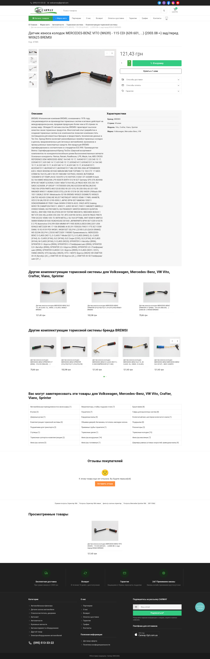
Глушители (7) (86, 412)
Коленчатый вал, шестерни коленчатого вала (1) (152, 417)
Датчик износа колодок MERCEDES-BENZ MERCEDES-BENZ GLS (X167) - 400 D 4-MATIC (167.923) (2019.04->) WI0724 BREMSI (166, 362)
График (145, 18)
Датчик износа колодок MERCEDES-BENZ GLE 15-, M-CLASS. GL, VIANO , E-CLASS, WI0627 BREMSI (53, 308)
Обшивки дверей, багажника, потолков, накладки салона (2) (105, 422)
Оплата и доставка (116, 18)
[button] (104, 376)
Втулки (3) (34, 412)
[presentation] (107, 53)
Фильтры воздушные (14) (91, 437)
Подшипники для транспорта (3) (43, 427)
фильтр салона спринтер (112, 503)
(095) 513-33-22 (39, 3)
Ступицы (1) (35, 432)
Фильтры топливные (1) (91, 443)
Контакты (157, 18)
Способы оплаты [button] (133, 85)
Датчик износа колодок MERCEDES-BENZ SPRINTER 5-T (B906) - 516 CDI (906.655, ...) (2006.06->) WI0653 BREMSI (154, 308)
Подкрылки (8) (138, 422)
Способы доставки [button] (134, 80)
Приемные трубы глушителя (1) (93, 427)
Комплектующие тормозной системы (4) (46, 422)
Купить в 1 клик (150, 71)
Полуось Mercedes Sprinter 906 (134, 503)
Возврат (99, 18)
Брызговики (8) (138, 407)
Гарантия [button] (129, 91)
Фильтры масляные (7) (141, 437)
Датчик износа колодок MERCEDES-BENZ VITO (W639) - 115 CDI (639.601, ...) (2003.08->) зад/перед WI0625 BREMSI (105, 546)
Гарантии (133, 18)
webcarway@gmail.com (59, 3)
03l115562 (151, 503)
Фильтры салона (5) (38, 443)
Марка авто (62, 18)
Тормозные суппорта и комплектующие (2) (47, 437)
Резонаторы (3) (138, 427)
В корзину (158, 63)
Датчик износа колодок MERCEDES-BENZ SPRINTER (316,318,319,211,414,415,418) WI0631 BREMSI (105, 308)
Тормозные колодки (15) (142, 432)
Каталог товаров (41, 18)
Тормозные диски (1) (89, 432)
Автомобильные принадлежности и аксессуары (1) (50, 407)
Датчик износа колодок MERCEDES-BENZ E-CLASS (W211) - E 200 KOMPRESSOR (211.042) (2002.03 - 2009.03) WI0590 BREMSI (105, 362)
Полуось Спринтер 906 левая (90, 503)
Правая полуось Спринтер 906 (66, 503)
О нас (88, 18)
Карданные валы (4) (89, 417)
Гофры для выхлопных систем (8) (145, 412)
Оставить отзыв (105, 484)
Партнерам (76, 18)
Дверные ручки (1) (37, 417)
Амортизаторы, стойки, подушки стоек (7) (98, 407)
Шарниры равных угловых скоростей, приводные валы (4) (155, 443)
